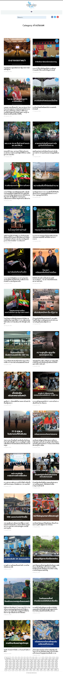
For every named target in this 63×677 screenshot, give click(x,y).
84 (34, 669)
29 (53, 660)
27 (46, 660)
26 (42, 660)
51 (25, 665)
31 (7, 662)
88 (49, 669)
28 (49, 660)
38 (32, 662)
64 (18, 667)
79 (17, 669)
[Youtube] (58, 17)
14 (54, 658)
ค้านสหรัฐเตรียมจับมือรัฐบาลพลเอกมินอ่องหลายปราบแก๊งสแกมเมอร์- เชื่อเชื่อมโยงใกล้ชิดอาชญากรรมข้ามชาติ (45, 484)
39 (35, 662)
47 (11, 665)
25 (39, 660)
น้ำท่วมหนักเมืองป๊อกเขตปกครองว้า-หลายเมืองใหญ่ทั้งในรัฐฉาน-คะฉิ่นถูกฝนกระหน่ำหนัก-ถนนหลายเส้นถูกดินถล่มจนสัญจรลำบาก (45, 320)
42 (46, 662)
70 (39, 667)
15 (57, 658)
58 (49, 665)
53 (32, 665)
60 (56, 665)
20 (21, 660)
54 (35, 665)
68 (32, 667)
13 (50, 658)
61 (7, 667)
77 (10, 669)
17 (11, 660)
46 (7, 665)
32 (11, 662)
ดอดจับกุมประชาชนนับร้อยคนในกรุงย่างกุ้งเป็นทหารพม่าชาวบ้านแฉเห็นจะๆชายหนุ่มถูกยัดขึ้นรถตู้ (46, 152)
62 (11, 667)
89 (52, 669)
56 (42, 665)
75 (56, 667)
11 (43, 658)
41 (42, 662)
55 (39, 665)
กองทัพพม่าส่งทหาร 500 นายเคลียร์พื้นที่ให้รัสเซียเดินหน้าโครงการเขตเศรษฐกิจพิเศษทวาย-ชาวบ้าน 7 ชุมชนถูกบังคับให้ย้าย (46, 193)
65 (21, 667)
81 (24, 669)
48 (14, 665)
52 (28, 665)
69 (35, 667)
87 (45, 669)
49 (18, 665)
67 (28, 667)
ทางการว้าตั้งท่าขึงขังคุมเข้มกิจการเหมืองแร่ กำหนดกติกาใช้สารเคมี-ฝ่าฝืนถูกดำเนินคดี (44, 69)
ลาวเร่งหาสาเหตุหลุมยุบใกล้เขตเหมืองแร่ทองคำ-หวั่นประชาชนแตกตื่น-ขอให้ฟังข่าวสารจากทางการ (45, 237)
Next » (56, 669)
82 (27, 669)
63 (14, 667)
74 (53, 667)
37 (28, 662)
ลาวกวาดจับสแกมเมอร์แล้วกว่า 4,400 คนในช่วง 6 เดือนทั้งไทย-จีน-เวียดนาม (46, 402)
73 (49, 667)
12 (47, 658)
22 (28, 660)
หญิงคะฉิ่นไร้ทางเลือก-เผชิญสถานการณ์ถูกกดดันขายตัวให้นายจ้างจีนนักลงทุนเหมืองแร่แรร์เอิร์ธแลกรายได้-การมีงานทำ (45, 362)
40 (39, 662)
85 (38, 669)
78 (13, 669)
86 (41, 669)
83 (31, 669)
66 (25, 667)
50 (21, 665)
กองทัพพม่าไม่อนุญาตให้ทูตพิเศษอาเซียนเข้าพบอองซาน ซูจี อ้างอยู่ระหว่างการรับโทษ (45, 524)
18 (14, 660)
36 (25, 662)
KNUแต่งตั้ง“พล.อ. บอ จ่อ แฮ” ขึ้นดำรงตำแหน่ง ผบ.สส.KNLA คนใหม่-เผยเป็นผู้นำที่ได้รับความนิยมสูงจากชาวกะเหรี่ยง (17, 152)
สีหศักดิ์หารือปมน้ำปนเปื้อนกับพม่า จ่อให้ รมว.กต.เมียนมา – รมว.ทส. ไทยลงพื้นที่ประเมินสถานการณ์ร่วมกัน (45, 279)
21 (25, 660)
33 (14, 662)
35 (21, 662)
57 (46, 665)
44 (53, 662)
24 (35, 660)
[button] (31, 11)
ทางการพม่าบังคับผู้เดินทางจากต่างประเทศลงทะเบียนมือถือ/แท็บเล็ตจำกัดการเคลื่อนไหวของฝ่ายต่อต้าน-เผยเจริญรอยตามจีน (16, 279)
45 (56, 662)
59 (53, 665)
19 (18, 660)
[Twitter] (55, 17)
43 (49, 662)
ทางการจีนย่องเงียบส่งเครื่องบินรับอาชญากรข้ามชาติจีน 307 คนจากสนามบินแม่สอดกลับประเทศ (16, 361)
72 (46, 667)
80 (20, 669)
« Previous (7, 658)
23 (32, 660)
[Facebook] (52, 17)
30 (56, 660)
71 (42, 667)
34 (18, 662)
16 (7, 660)
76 (6, 669)
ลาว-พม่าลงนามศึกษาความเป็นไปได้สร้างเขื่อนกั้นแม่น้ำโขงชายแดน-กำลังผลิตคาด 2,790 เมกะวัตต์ (17, 483)
